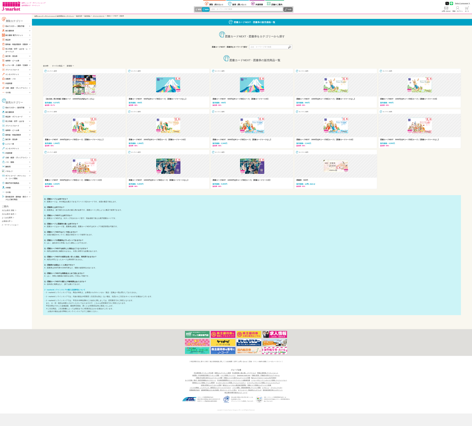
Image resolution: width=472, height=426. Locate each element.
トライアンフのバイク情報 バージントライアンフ (263, 383)
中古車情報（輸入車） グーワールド (244, 373)
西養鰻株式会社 (194, 390)
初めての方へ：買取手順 (14, 26)
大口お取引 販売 (8, 214)
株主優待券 (9, 31)
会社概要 (229, 361)
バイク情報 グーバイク (228, 375)
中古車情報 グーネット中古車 (203, 373)
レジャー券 (9, 144)
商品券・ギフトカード (14, 117)
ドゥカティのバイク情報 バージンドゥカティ (231, 383)
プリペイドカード (12, 70)
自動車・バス (10, 79)
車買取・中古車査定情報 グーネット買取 (205, 375)
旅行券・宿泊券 (11, 56)
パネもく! (9, 171)
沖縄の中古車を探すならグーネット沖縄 (209, 378)
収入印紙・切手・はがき (14, 121)
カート (467, 11)
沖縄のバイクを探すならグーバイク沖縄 (237, 378)
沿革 (235, 361)
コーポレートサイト (274, 361)
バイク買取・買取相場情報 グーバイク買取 (246, 388)
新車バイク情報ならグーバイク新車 (259, 385)
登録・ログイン (457, 11)
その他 (8, 92)
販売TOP (79, 16)
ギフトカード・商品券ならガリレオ (250, 390)
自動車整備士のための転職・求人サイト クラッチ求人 (219, 390)
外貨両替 (259, 4)
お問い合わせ (446, 11)
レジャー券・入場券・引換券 (16, 65)
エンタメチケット (12, 74)
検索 (290, 9)
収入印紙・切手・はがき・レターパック (16, 50)
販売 (207, 9)
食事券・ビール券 (12, 61)
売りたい (216, 4)
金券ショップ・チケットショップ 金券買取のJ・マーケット (54, 16)
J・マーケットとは (9, 225)
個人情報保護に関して (217, 361)
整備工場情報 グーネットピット (267, 373)
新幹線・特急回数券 (13, 135)
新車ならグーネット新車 (223, 373)
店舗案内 (276, 4)
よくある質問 (7, 218)
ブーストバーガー (276, 388)
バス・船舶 (9, 162)
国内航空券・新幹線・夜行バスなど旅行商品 (16, 198)
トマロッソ (265, 388)
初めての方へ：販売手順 (14, 108)
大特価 (8, 188)
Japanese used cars (243, 375)
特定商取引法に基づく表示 (199, 361)
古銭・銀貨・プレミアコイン (16, 88)
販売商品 (87, 16)
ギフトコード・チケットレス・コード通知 (15, 177)
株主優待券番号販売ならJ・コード (236, 392)
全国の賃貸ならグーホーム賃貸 (211, 385)
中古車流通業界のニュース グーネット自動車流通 (233, 380)
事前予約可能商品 (12, 183)
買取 (199, 9)
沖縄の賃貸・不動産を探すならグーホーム (266, 375)
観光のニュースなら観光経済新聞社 (234, 385)
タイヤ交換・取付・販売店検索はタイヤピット (200, 380)
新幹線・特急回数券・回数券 (16, 44)
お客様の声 (6, 221)
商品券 (8, 40)
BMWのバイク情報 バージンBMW (203, 383)
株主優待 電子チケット (14, 35)
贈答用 (8, 167)
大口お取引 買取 (8, 210)
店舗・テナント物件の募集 (257, 361)
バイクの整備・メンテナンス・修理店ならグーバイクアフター (210, 388)
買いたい (239, 4)
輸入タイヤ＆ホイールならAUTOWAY (263, 378)
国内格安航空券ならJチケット (273, 390)
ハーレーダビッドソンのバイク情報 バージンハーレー (269, 380)
